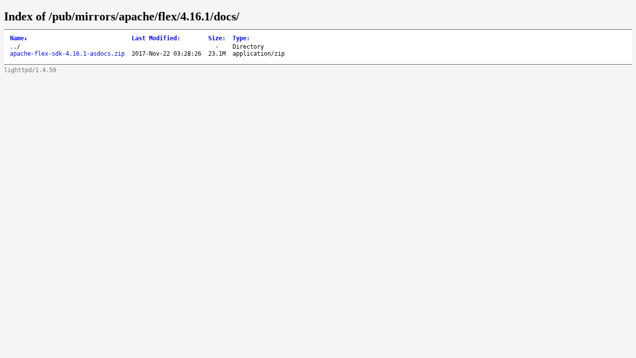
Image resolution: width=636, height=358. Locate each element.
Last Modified (156, 38)
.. (13, 46)
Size (217, 38)
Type (241, 38)
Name (18, 38)
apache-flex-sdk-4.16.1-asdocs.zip (67, 53)
